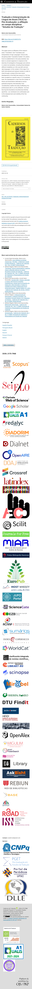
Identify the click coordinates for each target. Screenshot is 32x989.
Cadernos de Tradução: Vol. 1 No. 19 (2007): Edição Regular (17, 264)
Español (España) (7, 325)
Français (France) (7, 335)
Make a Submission (9, 345)
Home (3, 5)
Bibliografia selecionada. (12, 304)
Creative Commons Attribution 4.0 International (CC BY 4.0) (15, 919)
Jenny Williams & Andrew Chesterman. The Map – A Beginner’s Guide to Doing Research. (17, 261)
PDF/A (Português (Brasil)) (10, 165)
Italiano (4, 337)
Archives (9, 5)
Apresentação (9, 313)
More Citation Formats (8, 188)
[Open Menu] (1, 1)
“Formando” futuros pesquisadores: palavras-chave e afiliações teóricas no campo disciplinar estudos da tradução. (17, 270)
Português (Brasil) (7, 327)
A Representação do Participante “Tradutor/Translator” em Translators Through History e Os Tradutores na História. (17, 297)
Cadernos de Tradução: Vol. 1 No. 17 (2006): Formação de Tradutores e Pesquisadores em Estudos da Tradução (17, 274)
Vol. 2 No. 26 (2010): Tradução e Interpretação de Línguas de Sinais (16, 7)
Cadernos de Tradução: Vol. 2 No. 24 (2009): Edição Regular (16, 300)
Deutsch (4, 332)
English (4, 330)
